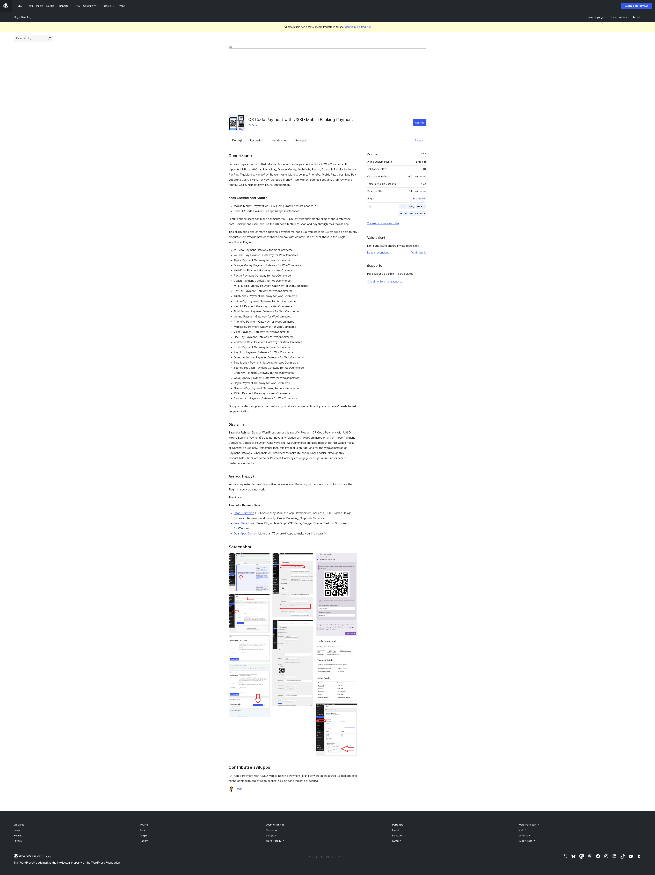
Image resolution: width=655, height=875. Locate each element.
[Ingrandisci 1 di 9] (265, 557)
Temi (142, 830)
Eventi (395, 830)
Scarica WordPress (636, 5)
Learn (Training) (275, 824)
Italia (48, 856)
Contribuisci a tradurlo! (358, 26)
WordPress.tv (275, 840)
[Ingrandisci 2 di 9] (265, 598)
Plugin (143, 835)
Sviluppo (300, 140)
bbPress (525, 835)
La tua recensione (378, 252)
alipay (411, 206)
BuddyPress (527, 840)
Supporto (420, 140)
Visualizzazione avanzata (383, 223)
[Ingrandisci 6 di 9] (308, 624)
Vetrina (144, 824)
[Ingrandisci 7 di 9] (352, 557)
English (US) (419, 198)
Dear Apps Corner (245, 533)
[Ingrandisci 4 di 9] (265, 669)
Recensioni (257, 140)
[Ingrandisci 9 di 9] (352, 708)
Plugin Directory (23, 17)
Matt (523, 830)
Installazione (279, 140)
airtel (402, 206)
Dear (255, 125)
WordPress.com (529, 824)
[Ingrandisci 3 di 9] (265, 640)
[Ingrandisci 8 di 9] (352, 643)
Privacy (18, 840)
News (17, 830)
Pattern (144, 840)
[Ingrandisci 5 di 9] (308, 557)
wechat (403, 213)
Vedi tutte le (418, 252)
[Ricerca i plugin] (49, 38)
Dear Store (240, 523)
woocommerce (417, 213)
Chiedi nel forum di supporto (384, 281)
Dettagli (237, 140)
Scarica (419, 122)
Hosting (18, 835)
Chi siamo (19, 824)
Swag (397, 840)
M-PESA (421, 206)
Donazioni (399, 835)
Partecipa (397, 824)
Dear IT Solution (244, 513)
